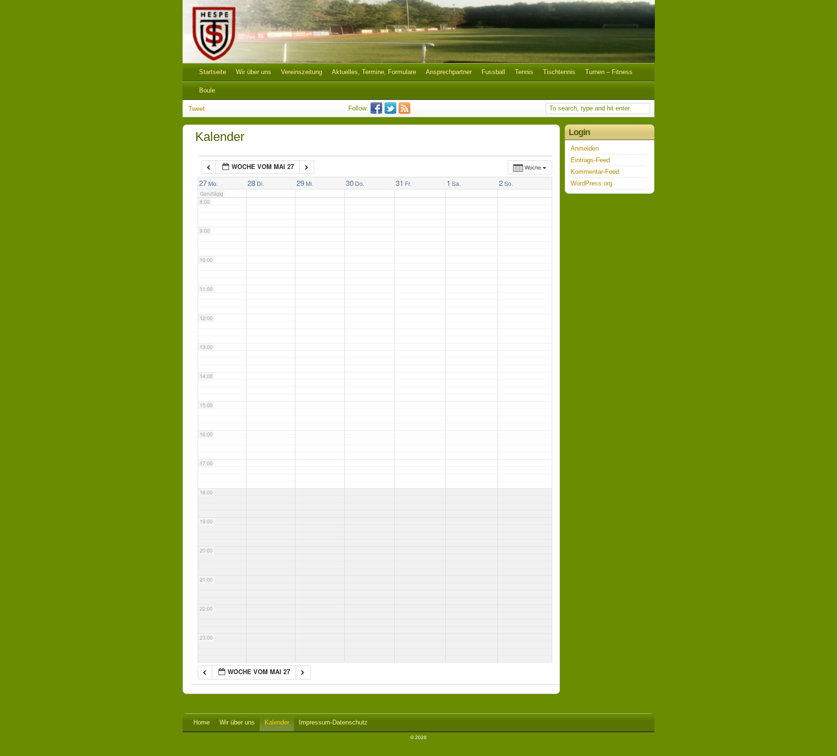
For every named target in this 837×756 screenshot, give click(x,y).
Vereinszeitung (301, 72)
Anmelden (585, 148)
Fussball (493, 72)
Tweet (196, 108)
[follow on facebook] (378, 111)
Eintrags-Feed (590, 160)
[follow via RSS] (406, 111)
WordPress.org (591, 183)
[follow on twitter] (392, 111)
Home (201, 722)
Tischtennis (559, 72)
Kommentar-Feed (595, 171)
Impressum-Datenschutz (333, 722)
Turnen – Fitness (609, 72)
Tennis (524, 72)
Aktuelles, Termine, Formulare (374, 72)
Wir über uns (253, 72)
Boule (207, 90)
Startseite (212, 72)
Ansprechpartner (449, 72)
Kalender (276, 722)
